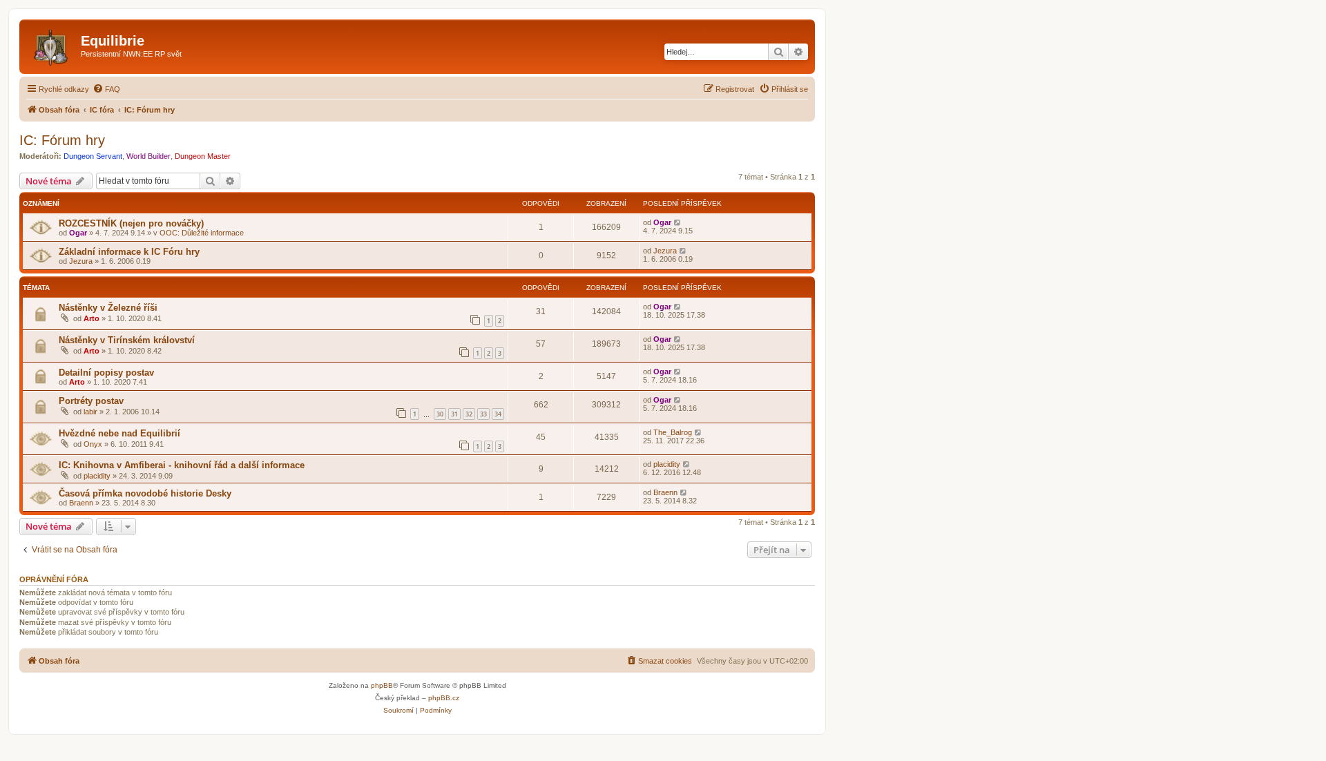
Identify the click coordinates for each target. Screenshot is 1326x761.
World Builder (148, 156)
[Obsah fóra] (52, 45)
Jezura (81, 261)
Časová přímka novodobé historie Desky (145, 493)
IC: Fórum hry (62, 140)
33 (483, 414)
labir (90, 411)
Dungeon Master (203, 156)
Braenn (81, 503)
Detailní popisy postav (106, 372)
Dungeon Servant (93, 156)
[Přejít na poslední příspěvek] (677, 222)
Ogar (78, 233)
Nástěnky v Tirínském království (127, 340)
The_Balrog (672, 432)
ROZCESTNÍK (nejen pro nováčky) (131, 223)
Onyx (93, 444)
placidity (97, 476)
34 (497, 414)
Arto (91, 318)
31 (454, 414)
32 (468, 414)
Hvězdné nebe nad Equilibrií (119, 433)
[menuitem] (106, 89)
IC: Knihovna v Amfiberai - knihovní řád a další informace (182, 465)
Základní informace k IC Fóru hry (129, 252)
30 (439, 414)
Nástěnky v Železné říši (108, 307)
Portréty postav (91, 401)
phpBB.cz (443, 698)
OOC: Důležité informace (202, 233)
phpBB (382, 685)
